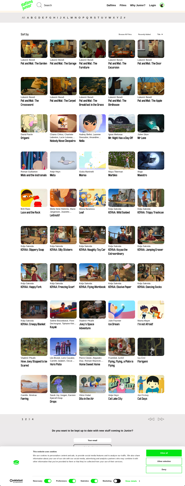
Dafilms (111, 5)
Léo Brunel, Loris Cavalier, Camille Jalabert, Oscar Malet (62, 359)
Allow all (164, 453)
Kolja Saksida (114, 209)
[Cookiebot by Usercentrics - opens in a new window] (16, 481)
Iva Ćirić (141, 358)
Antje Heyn (55, 172)
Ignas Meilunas (115, 134)
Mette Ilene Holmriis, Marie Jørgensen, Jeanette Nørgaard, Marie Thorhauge (63, 210)
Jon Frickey (143, 395)
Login (152, 5)
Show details (131, 481)
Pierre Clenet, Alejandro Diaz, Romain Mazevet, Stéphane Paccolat (90, 359)
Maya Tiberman (115, 172)
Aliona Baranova (87, 209)
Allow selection (164, 461)
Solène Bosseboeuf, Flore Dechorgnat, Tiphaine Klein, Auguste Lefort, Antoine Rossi (63, 322)
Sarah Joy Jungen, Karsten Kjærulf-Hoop (63, 396)
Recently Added (144, 34)
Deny (164, 469)
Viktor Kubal (85, 395)
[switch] (72, 481)
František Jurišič (116, 358)
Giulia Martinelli (86, 172)
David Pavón (27, 134)
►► (161, 419)
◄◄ (151, 419)
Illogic (140, 172)
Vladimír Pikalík (86, 321)
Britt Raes (25, 209)
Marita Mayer (144, 321)
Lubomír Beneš (28, 60)
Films (123, 5)
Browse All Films (125, 34)
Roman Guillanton (29, 172)
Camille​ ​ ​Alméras (29, 395)
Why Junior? (137, 5)
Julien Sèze (143, 134)
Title (158, 34)
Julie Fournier (114, 321)
